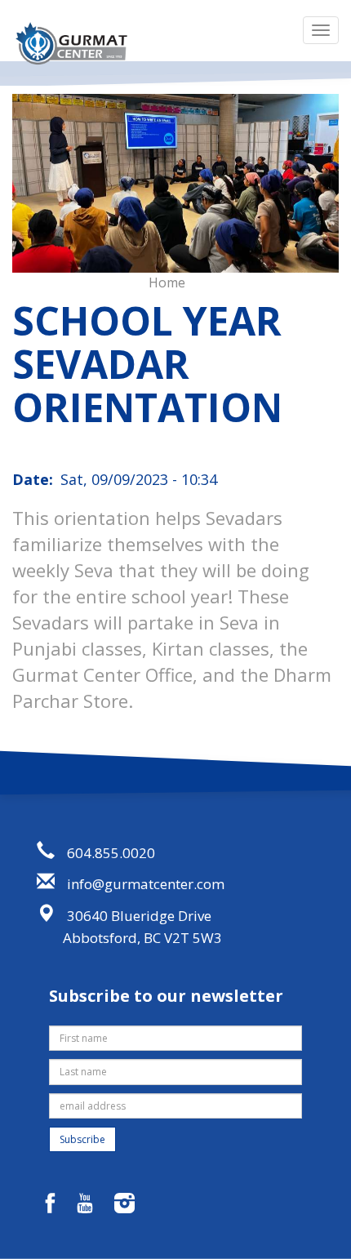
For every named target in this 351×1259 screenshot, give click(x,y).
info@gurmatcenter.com (145, 883)
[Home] (71, 43)
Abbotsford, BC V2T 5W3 (142, 937)
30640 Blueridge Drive (139, 915)
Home (167, 282)
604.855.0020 (111, 852)
